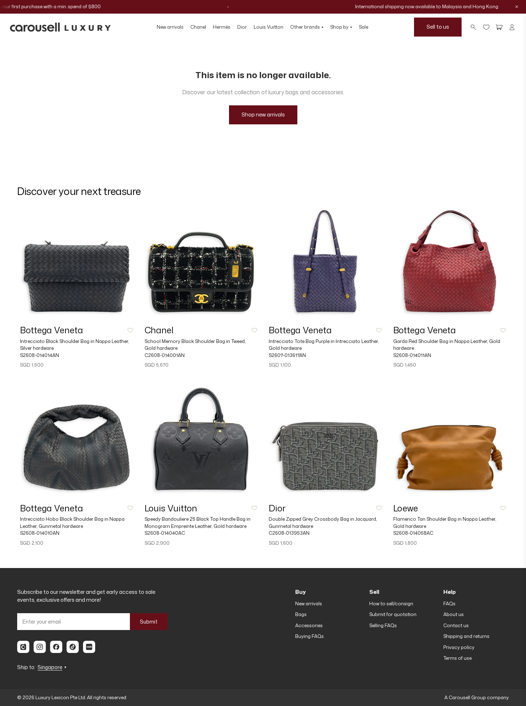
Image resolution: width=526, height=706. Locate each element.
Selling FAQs (383, 625)
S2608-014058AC (413, 533)
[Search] (473, 27)
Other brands (306, 27)
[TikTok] (73, 647)
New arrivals (170, 27)
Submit (148, 621)
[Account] (512, 27)
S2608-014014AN (39, 355)
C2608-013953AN (289, 533)
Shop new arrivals (263, 114)
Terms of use (457, 658)
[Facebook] (56, 647)
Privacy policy (458, 647)
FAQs (449, 603)
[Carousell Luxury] (60, 27)
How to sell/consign (391, 603)
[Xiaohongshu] (89, 647)
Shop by (341, 27)
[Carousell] (23, 647)
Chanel (198, 27)
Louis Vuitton (268, 27)
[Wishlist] (486, 27)
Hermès (221, 27)
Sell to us (438, 26)
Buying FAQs (309, 636)
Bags (301, 614)
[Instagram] (40, 647)
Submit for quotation (393, 614)
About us (453, 614)
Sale (363, 27)
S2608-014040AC (165, 533)
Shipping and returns (466, 636)
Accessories (309, 625)
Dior (242, 27)
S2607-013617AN (287, 355)
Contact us (456, 625)
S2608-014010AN (39, 533)
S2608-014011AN (412, 355)
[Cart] (499, 27)
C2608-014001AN (165, 355)
